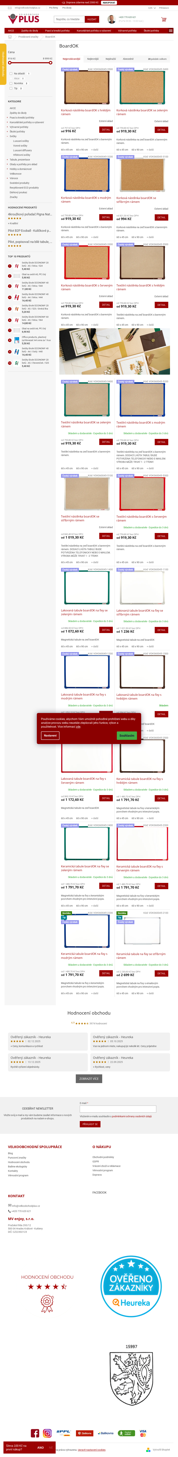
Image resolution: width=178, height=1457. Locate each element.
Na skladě (21, 73)
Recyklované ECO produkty (24, 187)
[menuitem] (11, 30)
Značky (14, 197)
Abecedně (128, 58)
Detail (106, 129)
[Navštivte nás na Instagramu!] (47, 1433)
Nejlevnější (93, 58)
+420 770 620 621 (127, 17)
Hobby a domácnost (21, 169)
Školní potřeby (17, 131)
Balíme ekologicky (17, 1166)
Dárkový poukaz (18, 192)
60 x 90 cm (82, 149)
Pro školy (66, 7)
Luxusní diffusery (22, 150)
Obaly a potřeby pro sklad (23, 164)
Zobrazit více (89, 1079)
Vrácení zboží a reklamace (106, 1166)
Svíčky (13, 136)
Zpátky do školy (18, 113)
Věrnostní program (18, 1175)
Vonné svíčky (20, 145)
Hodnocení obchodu (89, 1013)
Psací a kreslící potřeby (22, 117)
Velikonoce (15, 173)
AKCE (13, 108)
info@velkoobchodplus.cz (24, 1205)
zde (78, 726)
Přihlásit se (90, 1124)
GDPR (95, 1161)
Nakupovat (109, 3)
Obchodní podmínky (103, 1157)
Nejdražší (111, 58)
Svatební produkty (19, 183)
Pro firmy (53, 7)
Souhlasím (126, 735)
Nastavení (50, 735)
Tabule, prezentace (20, 159)
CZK (150, 8)
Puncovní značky (17, 1157)
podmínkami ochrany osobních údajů (132, 1116)
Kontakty (13, 1171)
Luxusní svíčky (21, 141)
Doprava (97, 1174)
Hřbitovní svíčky (21, 155)
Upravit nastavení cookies (92, 1449)
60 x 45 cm (67, 149)
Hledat (91, 19)
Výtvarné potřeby (19, 127)
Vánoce (14, 178)
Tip (18, 88)
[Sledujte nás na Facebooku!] (35, 1433)
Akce (18, 78)
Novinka (20, 83)
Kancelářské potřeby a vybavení (27, 122)
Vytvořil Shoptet (161, 1449)
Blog (10, 1153)
